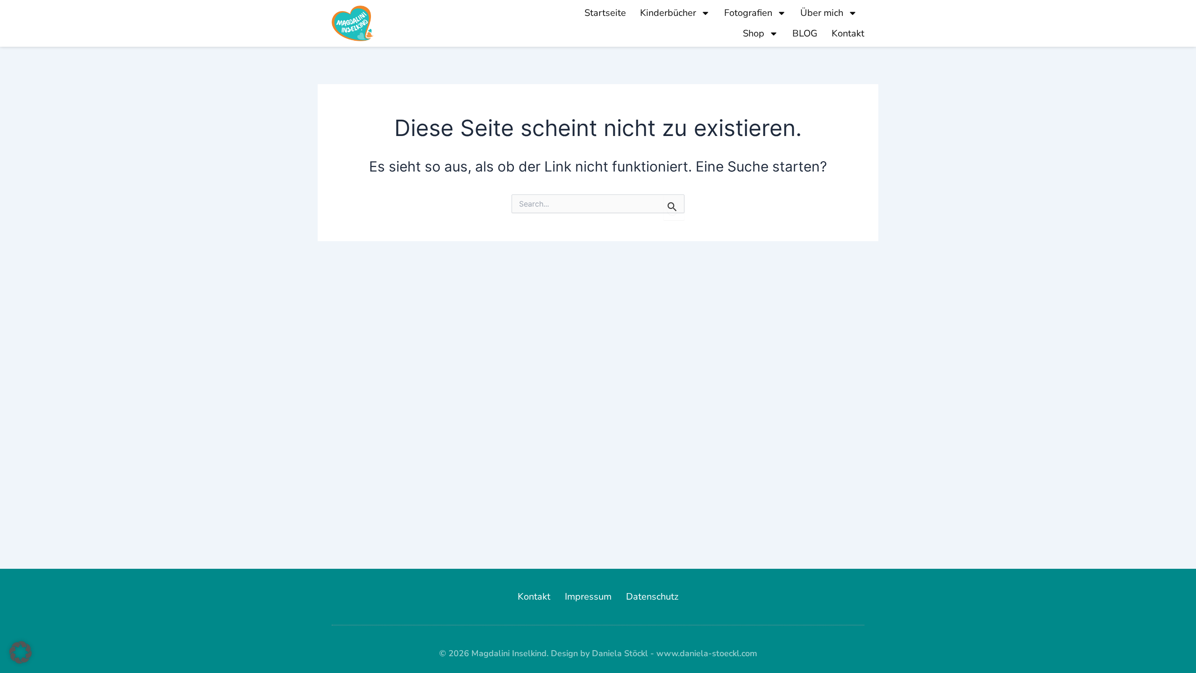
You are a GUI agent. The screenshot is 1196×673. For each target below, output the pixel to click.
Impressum (588, 596)
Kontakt (848, 33)
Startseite (605, 13)
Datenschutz (652, 596)
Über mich (821, 13)
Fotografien (748, 13)
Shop (753, 33)
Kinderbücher (668, 13)
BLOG (805, 33)
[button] (20, 652)
